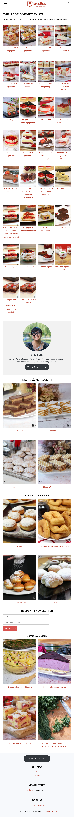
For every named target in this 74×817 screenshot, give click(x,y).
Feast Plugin (52, 811)
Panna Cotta (46, 120)
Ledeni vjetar (11, 120)
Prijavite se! (29, 790)
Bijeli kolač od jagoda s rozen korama (63, 87)
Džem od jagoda (45, 267)
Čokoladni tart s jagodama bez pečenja (45, 156)
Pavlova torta (28, 267)
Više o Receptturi (35, 367)
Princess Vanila (63, 188)
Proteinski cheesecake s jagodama (63, 51)
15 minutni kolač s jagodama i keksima (63, 156)
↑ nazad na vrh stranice (37, 759)
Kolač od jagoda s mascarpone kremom (45, 191)
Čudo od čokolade (63, 228)
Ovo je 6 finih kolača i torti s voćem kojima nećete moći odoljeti (11, 306)
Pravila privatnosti (37, 805)
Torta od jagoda (11, 267)
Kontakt (37, 775)
